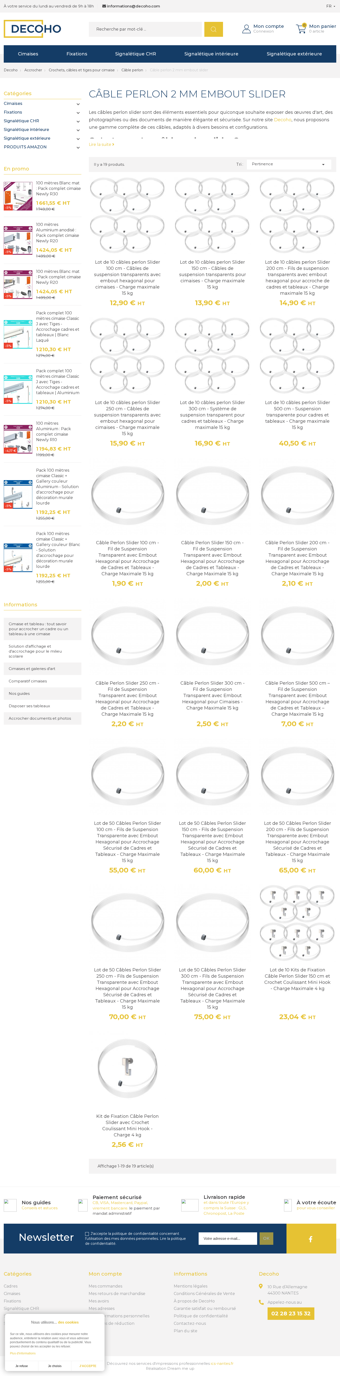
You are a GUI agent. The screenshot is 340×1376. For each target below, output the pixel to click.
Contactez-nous (190, 1323)
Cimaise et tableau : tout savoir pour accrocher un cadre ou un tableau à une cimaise (38, 629)
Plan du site (185, 1331)
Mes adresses (101, 1308)
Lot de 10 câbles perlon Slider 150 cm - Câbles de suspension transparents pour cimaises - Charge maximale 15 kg (212, 274)
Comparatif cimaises (28, 681)
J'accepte (87, 1366)
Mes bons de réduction (111, 1323)
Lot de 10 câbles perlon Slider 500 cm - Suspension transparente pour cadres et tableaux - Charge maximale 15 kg (297, 415)
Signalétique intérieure (211, 54)
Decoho (11, 70)
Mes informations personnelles (119, 1316)
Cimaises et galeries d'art (32, 668)
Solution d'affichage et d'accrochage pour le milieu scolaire (35, 651)
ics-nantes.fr (222, 1363)
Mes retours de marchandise (117, 1293)
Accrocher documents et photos (40, 718)
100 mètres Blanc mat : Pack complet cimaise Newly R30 (58, 188)
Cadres (10, 1286)
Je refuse (21, 1366)
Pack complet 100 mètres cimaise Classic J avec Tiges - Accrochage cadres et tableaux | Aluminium (57, 382)
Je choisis (54, 1366)
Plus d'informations (23, 1353)
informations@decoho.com (133, 6)
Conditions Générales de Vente (204, 1293)
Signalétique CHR (135, 54)
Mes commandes (105, 1286)
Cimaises (28, 54)
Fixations (76, 54)
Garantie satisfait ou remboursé (205, 1308)
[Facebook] (310, 1238)
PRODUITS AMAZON (25, 147)
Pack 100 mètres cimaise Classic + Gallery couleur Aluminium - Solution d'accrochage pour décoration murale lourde (57, 486)
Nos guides (19, 693)
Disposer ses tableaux (29, 706)
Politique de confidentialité (201, 1316)
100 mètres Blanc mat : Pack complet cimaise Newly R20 (58, 277)
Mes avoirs (99, 1301)
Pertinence (289, 164)
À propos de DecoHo (194, 1301)
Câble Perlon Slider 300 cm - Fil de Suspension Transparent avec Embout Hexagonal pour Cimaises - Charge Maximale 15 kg (212, 695)
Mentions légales (190, 1286)
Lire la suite (100, 144)
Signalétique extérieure (294, 54)
